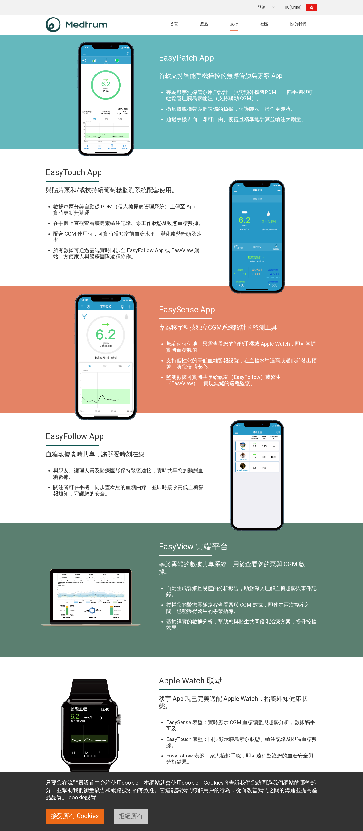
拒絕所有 (131, 816)
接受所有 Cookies (75, 816)
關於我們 (298, 24)
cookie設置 (82, 797)
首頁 (174, 24)
